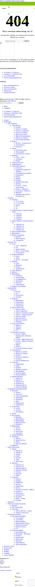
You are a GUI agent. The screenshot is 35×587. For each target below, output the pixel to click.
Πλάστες (18, 479)
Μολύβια (14, 261)
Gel (17, 247)
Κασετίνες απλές (21, 318)
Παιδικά (18, 237)
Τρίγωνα (18, 327)
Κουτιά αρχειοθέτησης (23, 139)
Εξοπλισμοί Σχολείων (18, 332)
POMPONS (19, 482)
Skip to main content (18, 1)
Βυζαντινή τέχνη (21, 527)
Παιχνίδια (11, 502)
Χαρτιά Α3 (19, 380)
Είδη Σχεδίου (16, 415)
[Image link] (7, 56)
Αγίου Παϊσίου (20, 542)
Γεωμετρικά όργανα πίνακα (24, 348)
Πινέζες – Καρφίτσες (22, 189)
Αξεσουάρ (15, 362)
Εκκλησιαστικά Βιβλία (19, 516)
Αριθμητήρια (20, 364)
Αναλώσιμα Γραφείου (18, 166)
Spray (17, 401)
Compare (7, 553)
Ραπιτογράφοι (20, 420)
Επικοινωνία (8, 91)
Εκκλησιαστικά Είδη (14, 514)
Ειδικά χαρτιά (20, 152)
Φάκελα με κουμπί (21, 134)
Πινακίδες (19, 424)
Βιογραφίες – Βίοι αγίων (23, 534)
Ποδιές (18, 442)
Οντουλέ (18, 472)
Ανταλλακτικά (20, 253)
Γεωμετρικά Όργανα (18, 323)
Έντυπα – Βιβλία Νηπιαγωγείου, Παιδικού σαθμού (23, 335)
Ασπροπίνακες (20, 145)
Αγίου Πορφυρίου (21, 544)
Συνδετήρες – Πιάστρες (23, 191)
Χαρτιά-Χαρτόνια (17, 376)
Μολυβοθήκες (20, 371)
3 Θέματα (19, 215)
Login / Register (9, 555)
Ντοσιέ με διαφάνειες (22, 131)
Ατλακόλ (18, 297)
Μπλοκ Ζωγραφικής (18, 235)
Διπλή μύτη (19, 431)
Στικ (17, 293)
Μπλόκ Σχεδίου (20, 238)
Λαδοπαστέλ (20, 304)
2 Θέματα (19, 214)
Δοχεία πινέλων (20, 440)
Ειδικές (18, 161)
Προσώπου (19, 399)
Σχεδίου (18, 267)
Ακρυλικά (19, 394)
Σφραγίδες (15, 155)
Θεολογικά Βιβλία (17, 530)
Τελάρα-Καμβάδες (17, 435)
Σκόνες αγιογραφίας (22, 396)
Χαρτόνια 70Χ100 (21, 387)
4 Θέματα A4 (20, 228)
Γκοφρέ (18, 454)
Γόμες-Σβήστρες (17, 270)
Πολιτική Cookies (9, 87)
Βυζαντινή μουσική (22, 525)
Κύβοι (17, 366)
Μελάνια (14, 505)
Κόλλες (18, 176)
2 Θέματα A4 (20, 224)
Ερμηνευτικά (20, 537)
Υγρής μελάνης (20, 249)
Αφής (17, 459)
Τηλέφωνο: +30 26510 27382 (13, 74)
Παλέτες (18, 438)
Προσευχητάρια (20, 521)
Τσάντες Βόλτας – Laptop (24, 511)
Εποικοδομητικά (21, 532)
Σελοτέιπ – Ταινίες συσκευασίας (21, 186)
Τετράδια (10, 198)
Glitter (17, 475)
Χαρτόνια (15, 463)
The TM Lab (12, 101)
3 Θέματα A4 (20, 226)
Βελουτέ (18, 458)
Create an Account (5, 570)
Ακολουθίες (19, 520)
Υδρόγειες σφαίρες (21, 369)
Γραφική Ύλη (12, 242)
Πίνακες (14, 141)
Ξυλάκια (18, 367)
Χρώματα (15, 298)
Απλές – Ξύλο (20, 157)
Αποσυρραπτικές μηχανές (24, 173)
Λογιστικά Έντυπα (17, 162)
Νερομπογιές (20, 306)
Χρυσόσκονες (20, 495)
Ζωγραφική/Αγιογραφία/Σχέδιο (17, 389)
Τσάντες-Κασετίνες (18, 307)
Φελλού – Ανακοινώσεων (24, 143)
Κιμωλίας (19, 146)
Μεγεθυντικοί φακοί (22, 182)
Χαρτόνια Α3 (20, 383)
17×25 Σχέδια (20, 203)
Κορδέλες (19, 491)
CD (17, 528)
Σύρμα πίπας (19, 486)
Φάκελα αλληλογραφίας (23, 136)
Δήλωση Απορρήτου (10, 89)
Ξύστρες (14, 272)
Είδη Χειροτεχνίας (13, 447)
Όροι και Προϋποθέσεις (11, 85)
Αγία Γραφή (19, 539)
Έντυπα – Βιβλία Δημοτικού (24, 339)
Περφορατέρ (19, 175)
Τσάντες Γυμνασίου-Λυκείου (25, 313)
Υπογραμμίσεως (21, 279)
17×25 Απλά (19, 201)
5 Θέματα (19, 219)
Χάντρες (18, 484)
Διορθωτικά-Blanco (18, 254)
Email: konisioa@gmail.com (12, 78)
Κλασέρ (18, 127)
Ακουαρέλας (19, 240)
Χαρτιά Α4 (19, 378)
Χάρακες (18, 325)
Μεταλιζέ (18, 474)
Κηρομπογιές (20, 403)
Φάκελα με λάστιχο (22, 138)
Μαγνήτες (19, 192)
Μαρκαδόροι (16, 274)
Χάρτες (18, 344)
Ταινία (17, 258)
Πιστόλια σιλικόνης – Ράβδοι (25, 489)
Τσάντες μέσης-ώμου (22, 512)
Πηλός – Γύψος (20, 498)
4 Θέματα (19, 217)
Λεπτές (18, 408)
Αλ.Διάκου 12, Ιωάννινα (11, 72)
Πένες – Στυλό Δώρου (22, 251)
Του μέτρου (19, 461)
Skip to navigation (6, 1)
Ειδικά (18, 205)
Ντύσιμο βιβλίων (21, 375)
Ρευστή (18, 291)
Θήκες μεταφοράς (21, 443)
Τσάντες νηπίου (20, 309)
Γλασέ (18, 456)
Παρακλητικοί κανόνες (23, 523)
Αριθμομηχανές (16, 164)
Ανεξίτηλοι (19, 276)
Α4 (17, 207)
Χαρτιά (14, 148)
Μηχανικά (19, 265)
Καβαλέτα (15, 445)
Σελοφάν (18, 500)
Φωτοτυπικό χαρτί (21, 150)
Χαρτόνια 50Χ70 (21, 385)
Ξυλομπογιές (20, 302)
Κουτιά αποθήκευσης (22, 360)
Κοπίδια (18, 180)
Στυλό (13, 244)
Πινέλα (14, 413)
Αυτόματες (19, 159)
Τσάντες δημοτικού (22, 311)
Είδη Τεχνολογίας (17, 507)
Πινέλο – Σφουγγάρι (22, 260)
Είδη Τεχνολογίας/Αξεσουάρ (17, 504)
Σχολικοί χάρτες (20, 373)
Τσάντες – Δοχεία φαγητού (24, 314)
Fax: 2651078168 (9, 76)
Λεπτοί (18, 428)
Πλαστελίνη (19, 493)
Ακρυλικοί (19, 433)
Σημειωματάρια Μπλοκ (19, 231)
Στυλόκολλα (19, 295)
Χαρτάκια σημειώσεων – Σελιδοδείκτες (23, 195)
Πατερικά (18, 541)
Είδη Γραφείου (12, 123)
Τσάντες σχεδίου (21, 316)
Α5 (17, 208)
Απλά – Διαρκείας (21, 245)
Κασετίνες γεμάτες (21, 320)
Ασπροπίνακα (20, 277)
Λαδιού (18, 392)
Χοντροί (18, 429)
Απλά (17, 263)
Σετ (17, 330)
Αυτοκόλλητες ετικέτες (23, 154)
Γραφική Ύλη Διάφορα (19, 286)
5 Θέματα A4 (20, 230)
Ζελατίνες (19, 168)
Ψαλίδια (18, 178)
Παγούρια (19, 321)
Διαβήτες (18, 329)
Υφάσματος (19, 281)
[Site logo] (15, 11)
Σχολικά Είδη (12, 288)
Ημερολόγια (15, 233)
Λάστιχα (18, 184)
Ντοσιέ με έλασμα (21, 129)
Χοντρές (18, 410)
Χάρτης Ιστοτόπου (9, 92)
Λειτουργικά (19, 518)
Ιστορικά (18, 535)
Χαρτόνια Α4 (20, 382)
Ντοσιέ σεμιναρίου (21, 132)
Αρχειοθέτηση (16, 125)
